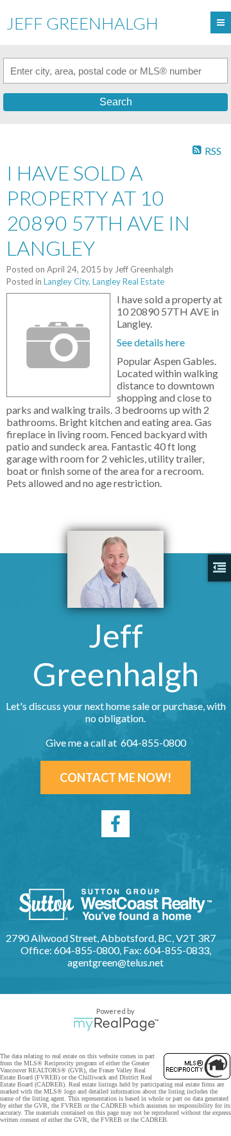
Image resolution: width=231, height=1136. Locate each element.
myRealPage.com (116, 1024)
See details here (151, 342)
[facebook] (115, 823)
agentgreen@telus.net (115, 962)
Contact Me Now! (115, 777)
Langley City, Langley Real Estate (104, 281)
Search (115, 101)
